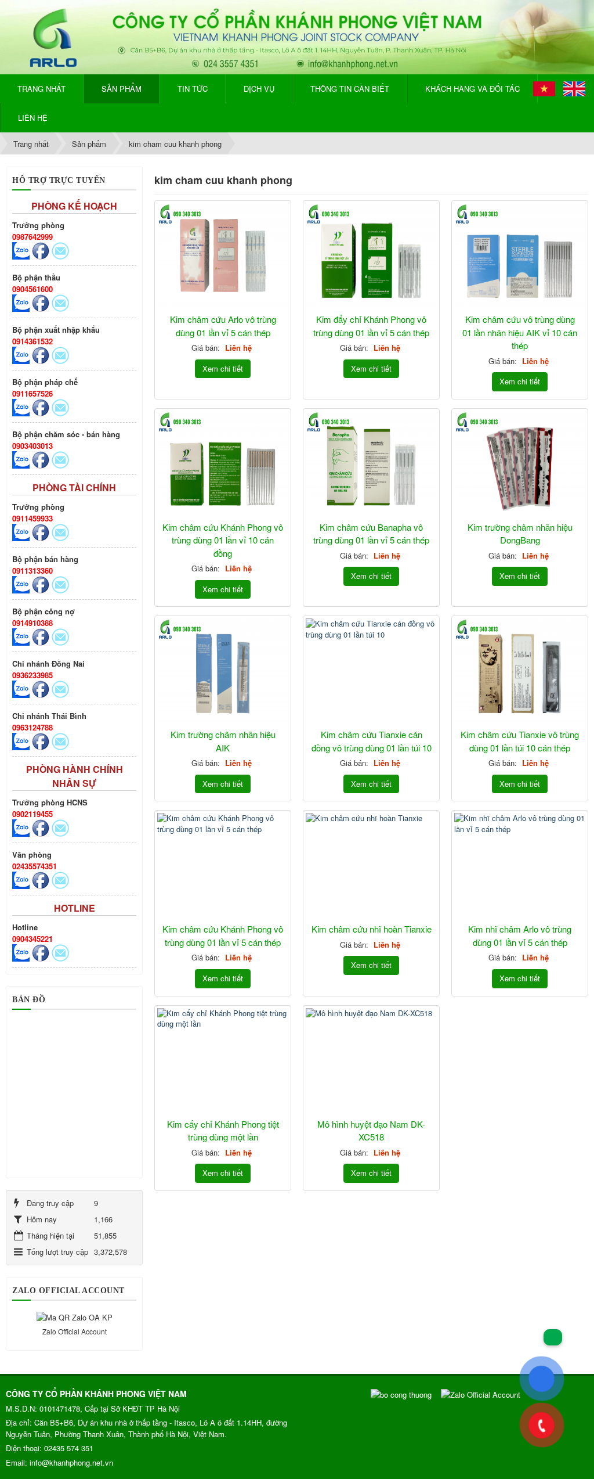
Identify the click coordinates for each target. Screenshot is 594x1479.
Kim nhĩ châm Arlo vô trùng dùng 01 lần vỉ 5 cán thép (519, 935)
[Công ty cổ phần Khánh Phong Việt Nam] (297, 35)
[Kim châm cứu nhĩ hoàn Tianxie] (371, 865)
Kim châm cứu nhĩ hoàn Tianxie (372, 929)
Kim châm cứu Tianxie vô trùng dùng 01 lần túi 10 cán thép (520, 741)
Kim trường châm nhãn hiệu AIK (223, 741)
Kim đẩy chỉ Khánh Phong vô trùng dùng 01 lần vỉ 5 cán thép (371, 326)
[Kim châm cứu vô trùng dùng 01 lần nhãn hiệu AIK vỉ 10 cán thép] (519, 255)
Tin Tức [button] (193, 88)
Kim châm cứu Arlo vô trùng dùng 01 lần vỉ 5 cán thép (223, 326)
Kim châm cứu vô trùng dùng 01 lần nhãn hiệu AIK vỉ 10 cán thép (519, 332)
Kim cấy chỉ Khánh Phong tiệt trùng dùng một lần (223, 1130)
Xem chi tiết (222, 368)
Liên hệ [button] (33, 117)
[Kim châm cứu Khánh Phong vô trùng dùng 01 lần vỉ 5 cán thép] (222, 865)
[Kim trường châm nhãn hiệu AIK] (222, 670)
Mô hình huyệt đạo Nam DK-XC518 (371, 1130)
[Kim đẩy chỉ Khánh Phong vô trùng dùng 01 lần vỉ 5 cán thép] (371, 255)
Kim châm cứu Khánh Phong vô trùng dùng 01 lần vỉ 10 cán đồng (222, 540)
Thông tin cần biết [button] (349, 88)
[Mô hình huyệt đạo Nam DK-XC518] (371, 1060)
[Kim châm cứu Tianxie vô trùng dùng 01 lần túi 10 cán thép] (519, 670)
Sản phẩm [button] (122, 88)
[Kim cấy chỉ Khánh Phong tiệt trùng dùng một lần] (222, 1060)
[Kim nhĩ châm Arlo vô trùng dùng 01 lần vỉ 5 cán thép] (519, 865)
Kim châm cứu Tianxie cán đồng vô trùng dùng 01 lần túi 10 (372, 741)
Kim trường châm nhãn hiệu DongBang (520, 533)
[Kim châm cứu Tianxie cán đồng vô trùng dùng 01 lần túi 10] (371, 670)
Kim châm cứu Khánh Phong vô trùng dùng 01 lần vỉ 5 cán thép (222, 935)
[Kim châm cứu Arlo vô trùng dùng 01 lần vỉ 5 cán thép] (222, 255)
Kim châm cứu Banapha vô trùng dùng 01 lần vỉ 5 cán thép (371, 533)
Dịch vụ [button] (259, 88)
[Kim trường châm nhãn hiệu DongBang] (519, 463)
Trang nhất (41, 88)
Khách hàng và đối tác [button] (472, 88)
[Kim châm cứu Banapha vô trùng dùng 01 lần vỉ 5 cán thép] (371, 463)
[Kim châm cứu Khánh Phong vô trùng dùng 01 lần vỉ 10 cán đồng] (222, 463)
